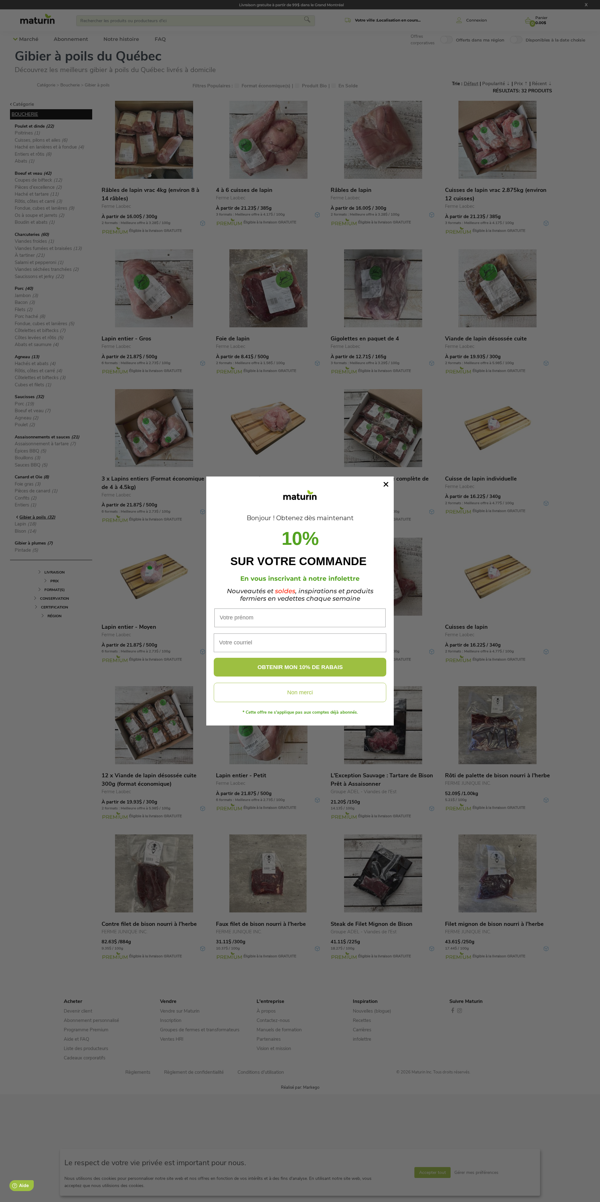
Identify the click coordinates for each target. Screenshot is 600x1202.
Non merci (300, 692)
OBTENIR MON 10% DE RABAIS (300, 667)
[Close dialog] (386, 484)
